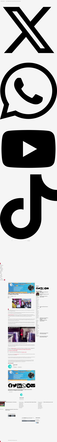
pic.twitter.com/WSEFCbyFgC (13, 350)
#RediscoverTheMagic (22, 349)
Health (0, 272)
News (0, 264)
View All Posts (19, 367)
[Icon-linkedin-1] (13, 416)
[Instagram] (14, 416)
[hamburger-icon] (0, 263)
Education (1, 267)
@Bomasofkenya (28, 349)
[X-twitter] (10, 416)
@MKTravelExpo (13, 348)
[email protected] (3, 1)
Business (10, 297)
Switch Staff (15, 364)
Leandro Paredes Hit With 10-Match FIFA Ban (44, 296)
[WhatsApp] (28, 123)
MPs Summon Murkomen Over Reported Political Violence (44, 336)
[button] (10, 385)
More (0, 277)
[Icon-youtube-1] (11, 416)
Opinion (1, 276)
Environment (1, 268)
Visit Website (15, 367)
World (0, 273)
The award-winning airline (11, 314)
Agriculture (2, 269)
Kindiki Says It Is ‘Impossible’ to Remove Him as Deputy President (44, 319)
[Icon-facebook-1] (9, 416)
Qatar (9, 382)
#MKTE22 (17, 349)
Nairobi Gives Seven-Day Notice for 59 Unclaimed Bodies (44, 333)
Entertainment (1, 265)
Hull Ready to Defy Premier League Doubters (43, 320)
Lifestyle (1, 275)
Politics (1, 271)
